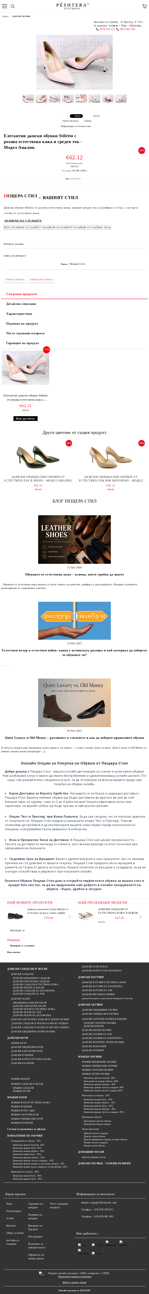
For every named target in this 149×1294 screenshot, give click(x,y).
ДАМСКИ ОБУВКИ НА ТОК (97, 1034)
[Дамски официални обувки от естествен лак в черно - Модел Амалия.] (38, 456)
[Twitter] (89, 1224)
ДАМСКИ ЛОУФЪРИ (93, 1050)
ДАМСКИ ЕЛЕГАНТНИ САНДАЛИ (31, 981)
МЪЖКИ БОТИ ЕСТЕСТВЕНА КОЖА (30, 1102)
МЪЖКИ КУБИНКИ (21, 1106)
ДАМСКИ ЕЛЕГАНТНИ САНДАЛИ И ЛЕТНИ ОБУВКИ (40, 1019)
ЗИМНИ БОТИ (18, 1043)
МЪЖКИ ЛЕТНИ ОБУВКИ (96, 1074)
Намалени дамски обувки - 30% (100, 1109)
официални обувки (41, 279)
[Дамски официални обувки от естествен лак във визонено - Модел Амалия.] (110, 456)
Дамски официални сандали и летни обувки (105, 1139)
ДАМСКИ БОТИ (17, 1038)
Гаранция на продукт (22, 343)
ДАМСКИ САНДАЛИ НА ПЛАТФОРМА (34, 990)
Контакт (11, 1225)
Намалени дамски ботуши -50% (29, 1145)
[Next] (69, 917)
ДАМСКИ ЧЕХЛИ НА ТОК (27, 1012)
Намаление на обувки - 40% (25, 1171)
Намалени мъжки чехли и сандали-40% (103, 1090)
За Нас (10, 1218)
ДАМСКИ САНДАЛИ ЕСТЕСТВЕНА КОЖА (36, 984)
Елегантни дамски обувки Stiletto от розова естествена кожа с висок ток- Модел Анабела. (25, 398)
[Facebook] (81, 1224)
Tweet (96, 116)
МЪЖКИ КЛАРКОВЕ (22, 1123)
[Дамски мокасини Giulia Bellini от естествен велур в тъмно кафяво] (15, 916)
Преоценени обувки (92, 1117)
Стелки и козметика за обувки (26, 1129)
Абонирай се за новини (22, 945)
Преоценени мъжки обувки (97, 1124)
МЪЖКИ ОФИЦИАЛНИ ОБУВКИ (99, 1066)
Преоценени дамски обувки (97, 1121)
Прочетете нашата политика (75, 1276)
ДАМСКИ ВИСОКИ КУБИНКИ (98, 994)
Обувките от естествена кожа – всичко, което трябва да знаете (74, 574)
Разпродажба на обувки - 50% (26, 1141)
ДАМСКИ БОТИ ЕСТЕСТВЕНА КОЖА (31, 1059)
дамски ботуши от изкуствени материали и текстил (107, 998)
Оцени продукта (70, 121)
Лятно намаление (90, 1129)
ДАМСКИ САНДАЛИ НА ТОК (29, 994)
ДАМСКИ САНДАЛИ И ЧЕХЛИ (27, 969)
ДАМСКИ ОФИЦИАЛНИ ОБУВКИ (100, 1014)
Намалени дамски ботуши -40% (99, 1078)
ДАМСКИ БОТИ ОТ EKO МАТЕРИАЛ (102, 970)
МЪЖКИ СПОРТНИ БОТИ (25, 1114)
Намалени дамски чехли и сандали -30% (104, 1112)
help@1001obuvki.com (104, 1202)
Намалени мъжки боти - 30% (98, 1099)
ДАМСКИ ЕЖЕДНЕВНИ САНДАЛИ (31, 978)
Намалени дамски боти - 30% (98, 1106)
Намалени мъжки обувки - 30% (99, 1102)
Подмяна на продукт (22, 323)
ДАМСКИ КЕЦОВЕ (94, 1026)
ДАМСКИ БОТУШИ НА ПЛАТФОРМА (102, 986)
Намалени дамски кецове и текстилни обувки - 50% (39, 1163)
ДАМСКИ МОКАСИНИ (94, 1046)
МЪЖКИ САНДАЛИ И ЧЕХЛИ (27, 1084)
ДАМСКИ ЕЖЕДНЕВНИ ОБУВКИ (100, 1010)
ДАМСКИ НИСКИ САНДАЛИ (28, 987)
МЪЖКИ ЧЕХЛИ (22, 1091)
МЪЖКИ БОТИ (17, 1097)
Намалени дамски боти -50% (27, 1148)
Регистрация (13, 1211)
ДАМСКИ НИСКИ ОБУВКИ (96, 1030)
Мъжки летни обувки (94, 1145)
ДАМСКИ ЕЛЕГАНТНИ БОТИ (27, 1051)
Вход (9, 1203)
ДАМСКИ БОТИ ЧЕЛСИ (94, 966)
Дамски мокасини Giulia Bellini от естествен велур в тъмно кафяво (47, 911)
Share (78, 116)
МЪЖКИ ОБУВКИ (90, 1056)
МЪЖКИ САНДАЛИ (23, 1088)
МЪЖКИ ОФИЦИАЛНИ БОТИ (27, 1119)
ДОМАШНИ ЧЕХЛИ (91, 1152)
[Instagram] (97, 1224)
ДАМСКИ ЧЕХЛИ (20, 999)
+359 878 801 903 (103, 1216)
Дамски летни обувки (94, 1136)
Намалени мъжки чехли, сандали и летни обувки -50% (40, 1167)
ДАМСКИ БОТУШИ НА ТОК (97, 990)
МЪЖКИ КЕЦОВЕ (20, 1079)
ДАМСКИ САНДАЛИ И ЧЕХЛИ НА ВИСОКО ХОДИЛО (40, 1027)
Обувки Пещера (15, 279)
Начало (6, 16)
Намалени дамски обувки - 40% (100, 1084)
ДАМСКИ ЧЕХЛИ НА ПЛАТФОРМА (32, 1015)
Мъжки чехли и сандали (96, 1142)
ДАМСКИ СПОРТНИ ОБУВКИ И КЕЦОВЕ (104, 1019)
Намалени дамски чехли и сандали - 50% (33, 1160)
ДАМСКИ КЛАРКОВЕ (22, 1063)
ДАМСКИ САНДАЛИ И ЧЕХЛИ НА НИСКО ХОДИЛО (39, 1023)
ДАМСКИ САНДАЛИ (22, 974)
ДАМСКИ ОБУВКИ (21, 16)
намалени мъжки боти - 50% (27, 1154)
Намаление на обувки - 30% (96, 1095)
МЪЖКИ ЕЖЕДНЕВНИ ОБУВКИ (99, 1062)
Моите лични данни (74, 1282)
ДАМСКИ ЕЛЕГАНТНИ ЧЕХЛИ (29, 1006)
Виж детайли (25, 418)
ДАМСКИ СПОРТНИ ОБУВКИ (100, 1023)
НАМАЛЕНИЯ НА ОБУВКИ (25, 1135)
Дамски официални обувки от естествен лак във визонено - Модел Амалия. (111, 478)
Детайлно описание (21, 304)
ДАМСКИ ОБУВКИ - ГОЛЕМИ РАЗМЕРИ (104, 1163)
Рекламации (35, 1236)
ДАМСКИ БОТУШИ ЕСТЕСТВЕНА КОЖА (104, 982)
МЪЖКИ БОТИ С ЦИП (23, 1110)
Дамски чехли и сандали (96, 1133)
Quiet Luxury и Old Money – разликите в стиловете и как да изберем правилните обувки (74, 738)
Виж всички (13, 952)
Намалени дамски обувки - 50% (29, 1157)
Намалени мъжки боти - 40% (27, 1175)
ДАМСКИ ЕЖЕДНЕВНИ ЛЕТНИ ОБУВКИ (33, 1031)
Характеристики (19, 313)
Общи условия (15, 1233)
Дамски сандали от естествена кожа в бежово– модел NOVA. (119, 911)
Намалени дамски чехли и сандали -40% (104, 1087)
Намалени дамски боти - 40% (27, 1179)
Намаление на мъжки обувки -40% (101, 1081)
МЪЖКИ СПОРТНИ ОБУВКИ (97, 1070)
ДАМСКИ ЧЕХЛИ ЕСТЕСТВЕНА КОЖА (34, 1009)
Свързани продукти (21, 294)
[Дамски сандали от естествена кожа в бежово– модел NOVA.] (86, 916)
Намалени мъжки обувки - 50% (28, 1151)
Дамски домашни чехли (94, 1157)
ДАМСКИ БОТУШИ (91, 977)
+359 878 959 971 (103, 1209)
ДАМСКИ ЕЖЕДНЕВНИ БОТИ (27, 1047)
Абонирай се (17, 930)
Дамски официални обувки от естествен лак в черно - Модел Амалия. (38, 478)
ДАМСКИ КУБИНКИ (22, 1055)
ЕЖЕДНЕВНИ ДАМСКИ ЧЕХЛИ (30, 1003)
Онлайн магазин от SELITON (74, 1290)
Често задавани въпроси (25, 333)
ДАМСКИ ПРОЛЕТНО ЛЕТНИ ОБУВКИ (103, 1042)
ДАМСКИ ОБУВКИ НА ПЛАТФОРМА (102, 1038)
